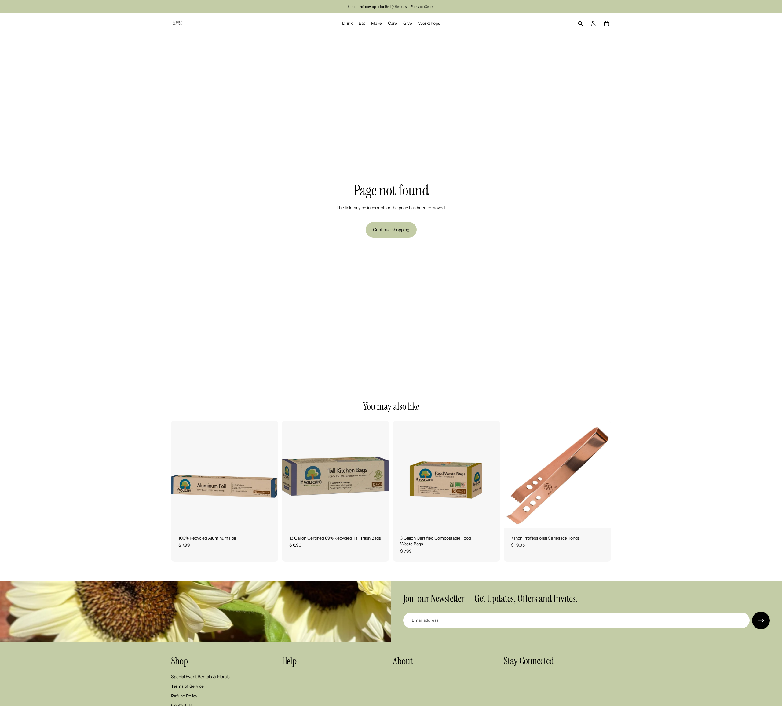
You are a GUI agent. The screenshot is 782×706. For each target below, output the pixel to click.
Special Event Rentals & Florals (200, 676)
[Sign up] (761, 620)
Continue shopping (391, 229)
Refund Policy (184, 695)
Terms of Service (187, 686)
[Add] (268, 518)
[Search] (580, 23)
